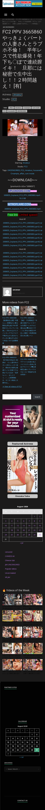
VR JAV (7, 577)
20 (24, 530)
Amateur (17, 94)
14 (29, 525)
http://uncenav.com (19, 293)
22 (34, 530)
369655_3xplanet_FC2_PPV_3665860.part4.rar (22, 234)
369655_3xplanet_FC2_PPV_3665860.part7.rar (22, 245)
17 (6, 530)
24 (6, 535)
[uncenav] (7, 292)
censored (8, 552)
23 (40, 530)
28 (29, 535)
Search (5, 393)
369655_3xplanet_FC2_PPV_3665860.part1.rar (22, 223)
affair (11, 108)
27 (24, 535)
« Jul (21, 543)
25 (12, 535)
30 (40, 535)
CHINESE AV (10, 556)
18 (12, 530)
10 (6, 525)
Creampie (27, 108)
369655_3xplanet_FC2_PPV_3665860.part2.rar (22, 226)
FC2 (14, 99)
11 (12, 525)
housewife (11, 111)
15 (34, 525)
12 (18, 525)
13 (24, 525)
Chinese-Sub (10, 560)
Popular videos (11, 569)
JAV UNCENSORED (8, 19)
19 (18, 530)
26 (18, 535)
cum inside (36, 108)
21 (29, 530)
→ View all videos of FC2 (12, 386)
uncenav (16, 289)
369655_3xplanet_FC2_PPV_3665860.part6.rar (22, 242)
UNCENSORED (21, 111)
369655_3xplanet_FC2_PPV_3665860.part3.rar (22, 230)
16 (40, 525)
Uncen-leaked (10, 573)
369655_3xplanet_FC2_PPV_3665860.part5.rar (22, 238)
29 (34, 535)
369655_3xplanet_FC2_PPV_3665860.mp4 (22, 209)
